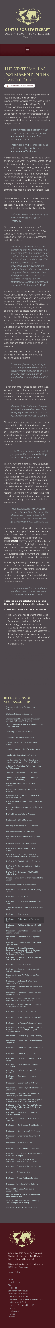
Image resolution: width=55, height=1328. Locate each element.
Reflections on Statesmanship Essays (26, 1299)
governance (25, 655)
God (13, 655)
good (18, 655)
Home (10, 1279)
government (35, 655)
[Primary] (27, 50)
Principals (14, 1288)
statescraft (16, 660)
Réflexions (14, 1311)
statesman (25, 660)
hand (43, 655)
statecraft (7, 660)
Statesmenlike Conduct (18, 1291)
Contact (11, 1317)
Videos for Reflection (19, 1302)
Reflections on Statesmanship (19, 653)
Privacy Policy (14, 1272)
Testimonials (15, 1282)
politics (33, 658)
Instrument (8, 658)
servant (40, 658)
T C (25, 60)
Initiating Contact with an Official (23, 1305)
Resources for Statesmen (19, 1294)
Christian (7, 655)
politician (26, 658)
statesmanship (35, 660)
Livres (12, 1314)
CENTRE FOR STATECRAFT (27, 29)
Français (11, 1308)
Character (40, 653)
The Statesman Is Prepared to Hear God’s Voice (28, 679)
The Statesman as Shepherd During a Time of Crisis (26, 684)
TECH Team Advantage (18, 1267)
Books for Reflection (19, 1296)
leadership (17, 658)
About (10, 1285)
